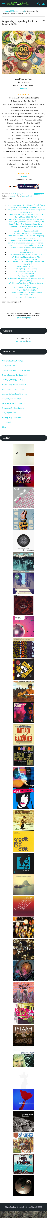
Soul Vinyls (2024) (26, 252)
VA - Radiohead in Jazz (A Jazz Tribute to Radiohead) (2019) (26, 293)
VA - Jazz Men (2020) (26, 273)
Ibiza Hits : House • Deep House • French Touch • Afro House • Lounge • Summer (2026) (26, 206)
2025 (12, 11)
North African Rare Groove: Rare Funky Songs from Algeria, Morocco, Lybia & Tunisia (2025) (26, 220)
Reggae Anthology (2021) (26, 297)
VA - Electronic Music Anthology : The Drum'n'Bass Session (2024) (26, 258)
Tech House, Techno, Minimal (13, 403)
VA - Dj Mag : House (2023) (26, 271)
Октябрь (19, 11)
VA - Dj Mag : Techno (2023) (26, 269)
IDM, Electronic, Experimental (13, 389)
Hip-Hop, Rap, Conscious (11, 417)
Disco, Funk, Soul (8, 365)
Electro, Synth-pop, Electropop (14, 380)
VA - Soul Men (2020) (26, 276)
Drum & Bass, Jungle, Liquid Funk (14, 375)
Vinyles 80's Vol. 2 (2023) (26, 290)
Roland (12, 196)
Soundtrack (6, 422)
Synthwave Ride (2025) (26, 238)
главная (5, 11)
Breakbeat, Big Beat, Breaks (13, 408)
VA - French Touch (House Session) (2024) (26, 254)
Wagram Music (27, 196)
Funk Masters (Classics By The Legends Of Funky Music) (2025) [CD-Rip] (26, 215)
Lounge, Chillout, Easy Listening (14, 394)
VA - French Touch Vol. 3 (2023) (26, 287)
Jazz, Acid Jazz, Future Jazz (12, 398)
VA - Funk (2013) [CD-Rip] (26, 266)
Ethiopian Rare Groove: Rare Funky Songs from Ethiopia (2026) (26, 211)
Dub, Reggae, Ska (17, 194)
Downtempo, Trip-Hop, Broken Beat (16, 370)
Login (29, 317)
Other (4, 427)
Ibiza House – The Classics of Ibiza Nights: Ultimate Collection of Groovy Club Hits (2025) (26, 234)
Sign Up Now (21, 317)
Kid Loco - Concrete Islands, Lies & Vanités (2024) (26, 248)
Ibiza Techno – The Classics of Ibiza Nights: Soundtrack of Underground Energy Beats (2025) (26, 226)
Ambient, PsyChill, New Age (12, 361)
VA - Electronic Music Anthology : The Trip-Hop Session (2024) (26, 263)
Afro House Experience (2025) (26, 231)
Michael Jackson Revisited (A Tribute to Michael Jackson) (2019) (26, 279)
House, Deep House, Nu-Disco (14, 384)
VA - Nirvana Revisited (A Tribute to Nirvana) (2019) (26, 284)
